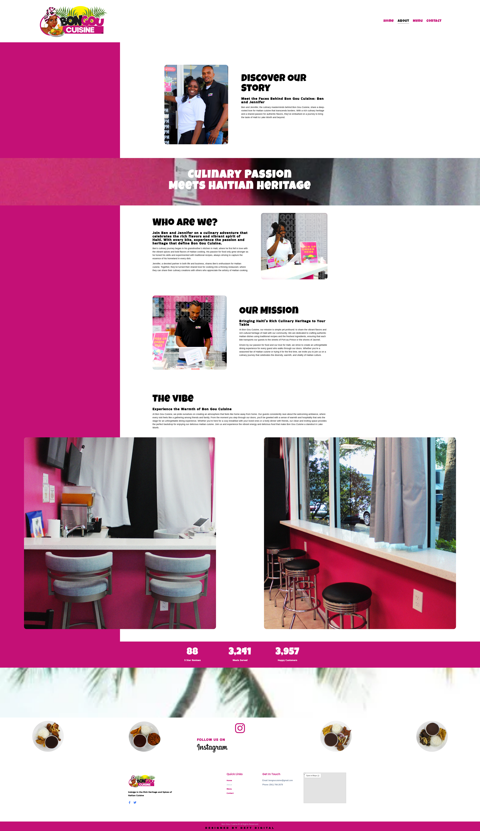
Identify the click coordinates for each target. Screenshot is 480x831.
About (403, 21)
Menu (418, 21)
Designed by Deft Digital (240, 828)
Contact (434, 21)
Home (389, 21)
